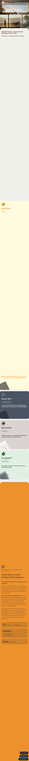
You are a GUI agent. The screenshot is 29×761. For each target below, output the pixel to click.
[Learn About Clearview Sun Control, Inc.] (2, 567)
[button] (24, 3)
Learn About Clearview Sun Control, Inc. (11, 570)
